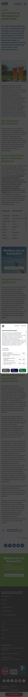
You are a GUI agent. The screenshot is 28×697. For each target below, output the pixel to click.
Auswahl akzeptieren (5, 370)
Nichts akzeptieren (14, 370)
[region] (14, 348)
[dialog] (14, 348)
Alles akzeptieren (22, 370)
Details (20, 359)
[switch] (24, 353)
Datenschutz (23, 325)
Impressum (16, 325)
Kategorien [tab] (5, 348)
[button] (23, 353)
